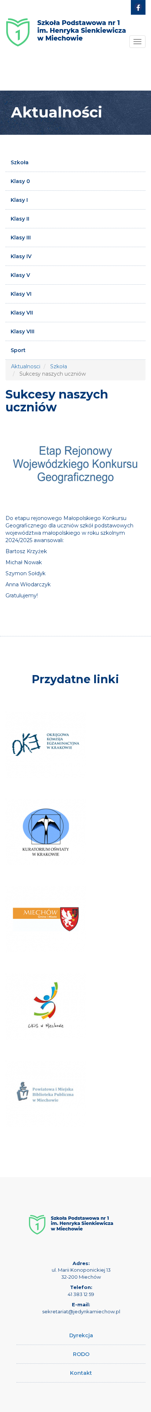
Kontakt (81, 1373)
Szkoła (20, 162)
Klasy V (20, 275)
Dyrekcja (81, 1335)
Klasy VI (21, 294)
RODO (81, 1354)
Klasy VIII (22, 331)
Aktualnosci (25, 366)
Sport (18, 350)
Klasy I (19, 200)
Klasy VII (22, 312)
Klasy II (20, 218)
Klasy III (21, 237)
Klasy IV (21, 256)
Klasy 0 (20, 181)
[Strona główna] (65, 27)
